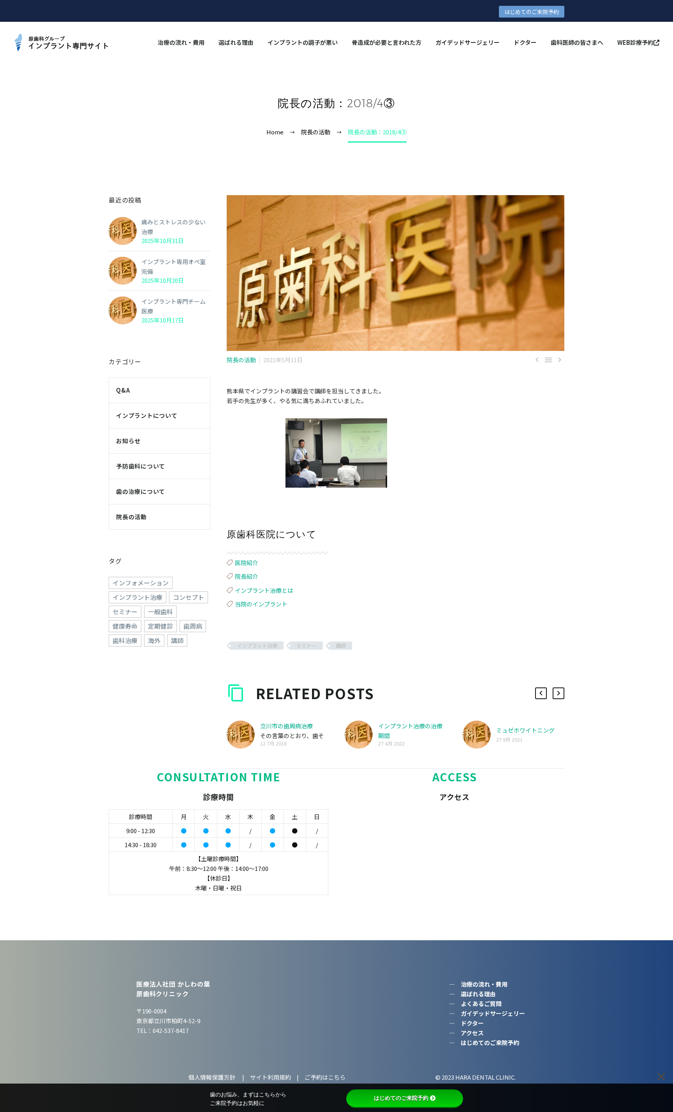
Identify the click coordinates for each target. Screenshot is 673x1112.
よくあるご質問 (481, 1003)
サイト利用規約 (270, 1077)
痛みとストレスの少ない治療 (173, 227)
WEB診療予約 (635, 42)
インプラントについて (147, 415)
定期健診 (160, 626)
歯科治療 (125, 640)
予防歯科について (140, 466)
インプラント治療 (257, 645)
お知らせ (128, 441)
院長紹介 (246, 576)
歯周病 (192, 626)
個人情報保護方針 (212, 1077)
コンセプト (188, 597)
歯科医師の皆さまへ (577, 42)
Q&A (123, 390)
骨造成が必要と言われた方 (386, 42)
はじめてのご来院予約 (531, 12)
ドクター (525, 42)
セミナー (306, 645)
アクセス (472, 1033)
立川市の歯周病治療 (286, 726)
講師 (341, 645)
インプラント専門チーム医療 (173, 306)
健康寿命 (125, 626)
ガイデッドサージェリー (467, 42)
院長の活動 (241, 360)
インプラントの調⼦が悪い (303, 42)
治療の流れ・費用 (181, 42)
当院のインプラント (261, 604)
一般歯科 (160, 611)
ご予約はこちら (325, 1077)
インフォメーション (141, 582)
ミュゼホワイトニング (525, 730)
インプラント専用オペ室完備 (173, 266)
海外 (154, 640)
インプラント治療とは (264, 590)
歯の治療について (140, 491)
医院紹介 (246, 563)
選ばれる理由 (236, 42)
